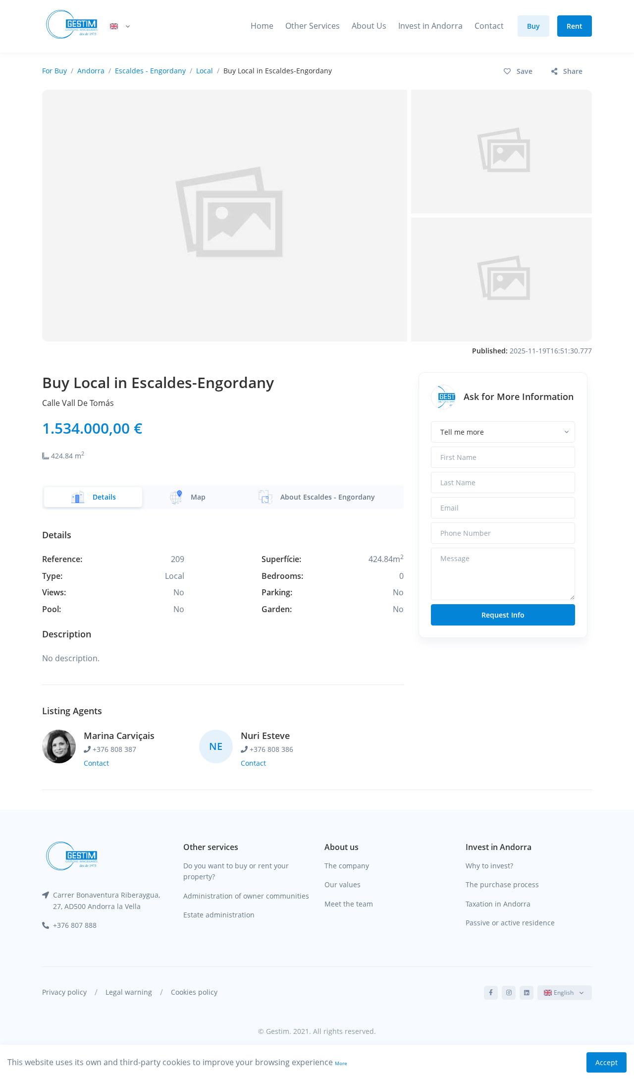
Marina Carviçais (119, 735)
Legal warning (129, 992)
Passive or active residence (510, 922)
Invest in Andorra (430, 25)
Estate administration (219, 914)
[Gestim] (72, 26)
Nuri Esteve (265, 735)
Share (572, 71)
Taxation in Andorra (498, 904)
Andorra (91, 70)
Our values (342, 884)
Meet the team (348, 904)
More (341, 1063)
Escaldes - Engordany (150, 70)
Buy (533, 26)
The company (346, 865)
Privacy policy (64, 992)
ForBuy (54, 70)
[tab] (93, 497)
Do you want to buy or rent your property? (236, 871)
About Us (369, 25)
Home (262, 25)
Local (204, 70)
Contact (489, 25)
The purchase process (502, 884)
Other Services (312, 25)
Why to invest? (489, 865)
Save (524, 71)
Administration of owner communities (246, 896)
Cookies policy (194, 992)
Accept (606, 1062)
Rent (574, 26)
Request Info (503, 615)
